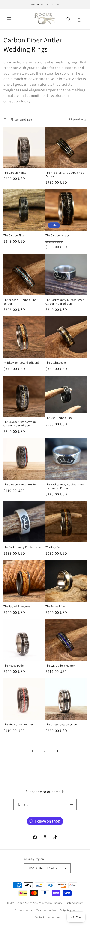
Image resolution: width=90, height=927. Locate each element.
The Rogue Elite (55, 606)
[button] (9, 19)
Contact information (47, 917)
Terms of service (46, 910)
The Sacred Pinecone (16, 606)
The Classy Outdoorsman (61, 724)
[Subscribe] (71, 804)
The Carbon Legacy (57, 235)
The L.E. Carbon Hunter (60, 665)
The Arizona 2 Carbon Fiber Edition (20, 301)
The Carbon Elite (13, 235)
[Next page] (57, 751)
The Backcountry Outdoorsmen (22, 547)
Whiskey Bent (54, 547)
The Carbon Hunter (15, 172)
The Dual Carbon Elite (59, 418)
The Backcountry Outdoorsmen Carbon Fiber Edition (64, 301)
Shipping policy (69, 910)
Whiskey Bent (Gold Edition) (21, 362)
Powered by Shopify (50, 902)
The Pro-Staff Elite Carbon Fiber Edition (65, 174)
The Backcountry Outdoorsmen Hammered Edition (64, 486)
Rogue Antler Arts (27, 902)
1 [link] (32, 751)
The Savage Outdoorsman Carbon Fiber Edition (19, 423)
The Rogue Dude (13, 665)
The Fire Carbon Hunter (18, 724)
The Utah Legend (56, 362)
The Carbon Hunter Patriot (20, 484)
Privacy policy (23, 910)
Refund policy (74, 902)
